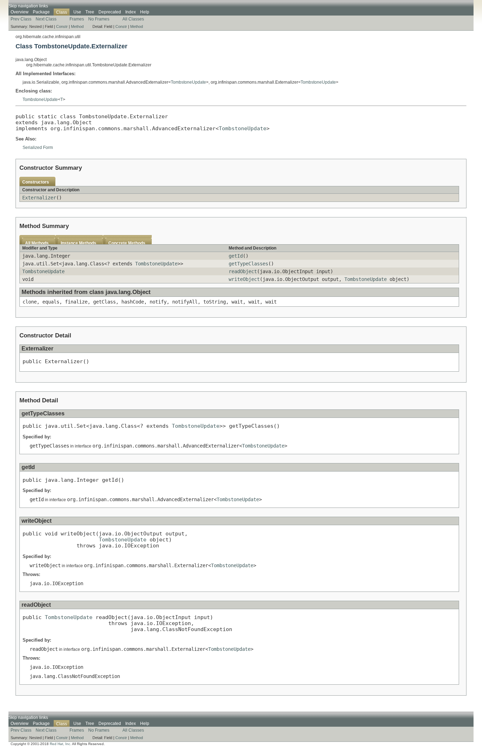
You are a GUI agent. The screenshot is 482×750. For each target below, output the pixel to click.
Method (77, 26)
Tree (89, 12)
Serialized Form (38, 147)
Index (130, 12)
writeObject (244, 279)
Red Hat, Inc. (60, 744)
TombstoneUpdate (188, 82)
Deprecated (109, 12)
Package (41, 12)
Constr (62, 26)
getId (236, 256)
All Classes (133, 19)
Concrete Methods (126, 243)
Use (77, 12)
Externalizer (39, 197)
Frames (77, 19)
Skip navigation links (28, 6)
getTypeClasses (248, 263)
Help (144, 12)
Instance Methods (78, 243)
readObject (243, 271)
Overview (20, 12)
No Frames (98, 19)
